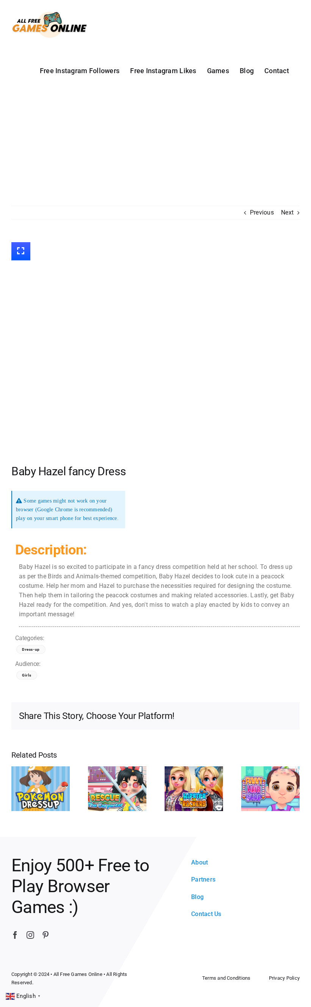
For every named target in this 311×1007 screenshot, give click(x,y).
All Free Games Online (77, 974)
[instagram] (30, 935)
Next (287, 212)
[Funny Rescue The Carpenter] (117, 788)
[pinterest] (45, 935)
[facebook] (15, 935)
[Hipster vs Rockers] (194, 788)
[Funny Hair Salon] (270, 788)
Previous (262, 212)
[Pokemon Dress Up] (40, 788)
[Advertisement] (155, 149)
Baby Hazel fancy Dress (68, 471)
